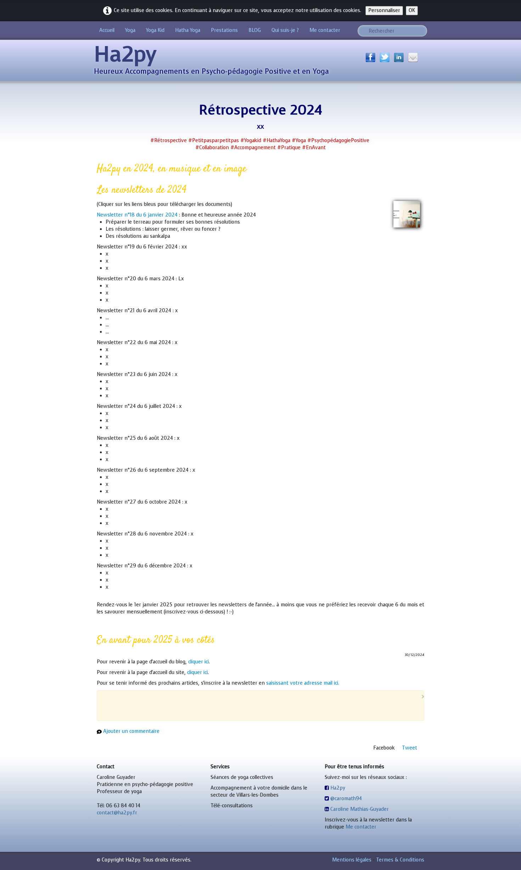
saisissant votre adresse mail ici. (302, 683)
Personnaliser (384, 10)
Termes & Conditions (400, 860)
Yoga (130, 30)
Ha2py (337, 788)
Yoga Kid (155, 30)
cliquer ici (198, 661)
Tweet (409, 748)
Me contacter (324, 30)
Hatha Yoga (187, 30)
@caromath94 (346, 798)
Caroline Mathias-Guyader (359, 809)
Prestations (224, 30)
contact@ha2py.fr (117, 812)
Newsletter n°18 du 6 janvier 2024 (137, 215)
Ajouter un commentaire (131, 731)
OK (412, 10)
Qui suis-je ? (285, 30)
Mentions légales (351, 860)
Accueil (106, 30)
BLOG (254, 30)
